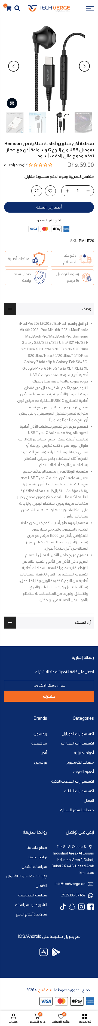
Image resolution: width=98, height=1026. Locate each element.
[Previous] (84, 66)
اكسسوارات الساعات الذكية (72, 781)
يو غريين (40, 762)
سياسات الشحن (34, 867)
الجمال (89, 800)
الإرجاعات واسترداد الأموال (26, 876)
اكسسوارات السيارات (77, 743)
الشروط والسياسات (31, 905)
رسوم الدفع (59, 176)
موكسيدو (39, 743)
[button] (40, 165)
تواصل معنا (38, 857)
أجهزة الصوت (83, 772)
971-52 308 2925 (73, 895)
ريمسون (40, 734)
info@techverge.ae (70, 884)
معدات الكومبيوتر (80, 762)
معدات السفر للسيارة (77, 810)
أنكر (44, 753)
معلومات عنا (37, 848)
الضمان (41, 886)
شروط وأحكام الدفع (31, 914)
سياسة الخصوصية (32, 895)
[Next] (13, 66)
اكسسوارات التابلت (79, 791)
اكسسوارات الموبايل (78, 734)
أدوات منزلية (84, 753)
